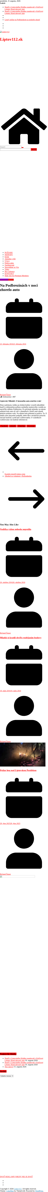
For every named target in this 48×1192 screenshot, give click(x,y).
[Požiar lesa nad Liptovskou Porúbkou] (22, 766)
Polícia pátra (9, 263)
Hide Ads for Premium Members (17, 276)
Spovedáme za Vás (12, 267)
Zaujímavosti (9, 265)
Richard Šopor (5, 395)
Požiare (11, 280)
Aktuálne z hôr (10, 259)
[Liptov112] (24, 145)
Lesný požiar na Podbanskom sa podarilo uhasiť (22, 20)
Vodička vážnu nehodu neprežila (15, 529)
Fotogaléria (4, 280)
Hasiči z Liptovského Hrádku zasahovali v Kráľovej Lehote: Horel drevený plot (24, 8)
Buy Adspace (10, 271)
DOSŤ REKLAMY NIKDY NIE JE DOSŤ (16, 1177)
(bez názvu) (9, 1067)
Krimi (7, 257)
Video (7, 269)
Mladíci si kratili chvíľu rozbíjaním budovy (20, 637)
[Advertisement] (24, 83)
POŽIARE (9, 253)
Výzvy (7, 261)
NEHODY (9, 255)
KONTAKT (9, 274)
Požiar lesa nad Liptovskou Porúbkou (18, 770)
